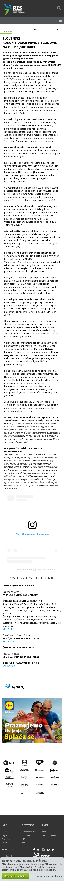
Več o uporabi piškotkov (49, 876)
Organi (4, 835)
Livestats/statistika (29, 832)
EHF (23, 842)
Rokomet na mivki (49, 835)
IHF (23, 839)
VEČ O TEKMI (9, 641)
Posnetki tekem (28, 835)
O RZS (4, 832)
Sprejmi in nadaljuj (15, 876)
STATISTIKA (8, 628)
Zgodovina (6, 839)
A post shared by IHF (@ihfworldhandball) (32, 569)
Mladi (44, 832)
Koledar (5, 842)
